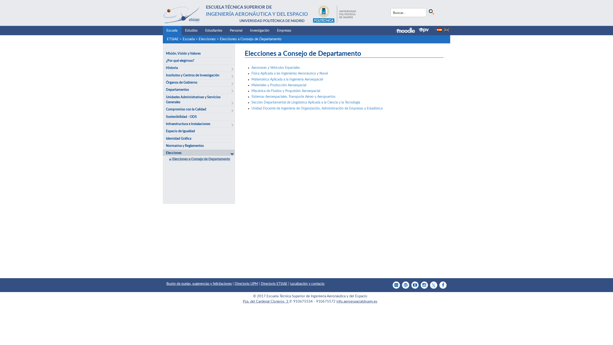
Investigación (259, 30)
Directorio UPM (246, 284)
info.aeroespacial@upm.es (356, 301)
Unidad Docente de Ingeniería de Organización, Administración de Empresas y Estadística (317, 108)
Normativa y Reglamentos (185, 146)
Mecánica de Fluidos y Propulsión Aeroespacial (285, 91)
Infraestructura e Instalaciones (188, 124)
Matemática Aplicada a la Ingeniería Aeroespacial (287, 79)
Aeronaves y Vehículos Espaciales (275, 67)
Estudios (191, 30)
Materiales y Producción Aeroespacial (278, 85)
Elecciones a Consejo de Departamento (251, 39)
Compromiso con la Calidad (186, 109)
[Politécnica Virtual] (424, 30)
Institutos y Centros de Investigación (192, 75)
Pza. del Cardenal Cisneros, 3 (266, 301)
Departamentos (177, 90)
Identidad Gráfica (178, 138)
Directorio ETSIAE (274, 284)
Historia (172, 68)
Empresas (284, 30)
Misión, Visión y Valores (183, 53)
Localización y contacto (307, 284)
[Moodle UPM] (407, 31)
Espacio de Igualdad (180, 131)
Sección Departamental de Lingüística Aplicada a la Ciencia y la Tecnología (305, 102)
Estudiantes (213, 30)
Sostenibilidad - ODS (181, 117)
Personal (236, 30)
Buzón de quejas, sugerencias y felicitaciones (199, 284)
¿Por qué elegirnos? (180, 61)
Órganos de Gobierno (181, 82)
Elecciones (207, 39)
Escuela (171, 30)
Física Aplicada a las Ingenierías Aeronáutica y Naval (289, 73)
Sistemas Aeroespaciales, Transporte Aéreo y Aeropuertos (293, 96)
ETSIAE (173, 39)
